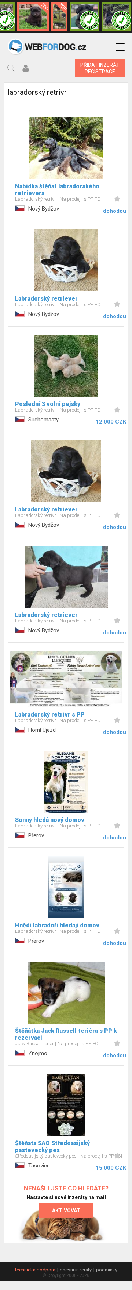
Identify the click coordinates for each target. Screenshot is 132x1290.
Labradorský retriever (46, 298)
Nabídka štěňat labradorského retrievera (57, 190)
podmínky (106, 1269)
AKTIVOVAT (66, 1210)
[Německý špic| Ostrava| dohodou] (33, 16)
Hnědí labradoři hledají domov (57, 925)
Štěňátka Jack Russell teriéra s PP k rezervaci (66, 1034)
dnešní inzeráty (76, 1269)
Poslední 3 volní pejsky (47, 404)
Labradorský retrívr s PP (50, 714)
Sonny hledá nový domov (49, 819)
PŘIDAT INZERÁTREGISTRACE (100, 68)
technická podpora (35, 1269)
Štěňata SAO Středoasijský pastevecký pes (52, 1147)
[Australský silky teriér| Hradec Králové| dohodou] (116, 16)
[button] (120, 47)
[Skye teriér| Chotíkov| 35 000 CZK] (85, 16)
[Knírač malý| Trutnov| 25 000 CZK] (59, 16)
